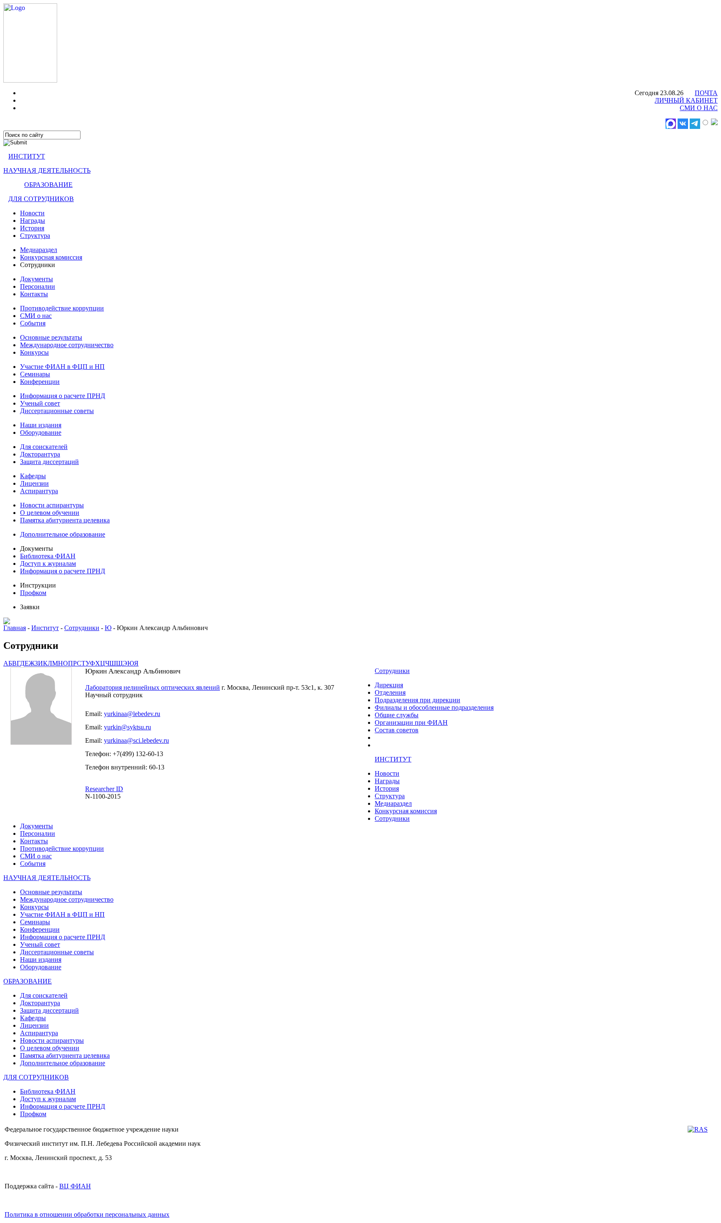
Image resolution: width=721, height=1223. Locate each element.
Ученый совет (40, 403)
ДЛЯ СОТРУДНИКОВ (41, 198)
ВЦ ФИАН (75, 1186)
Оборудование (40, 432)
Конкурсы (34, 352)
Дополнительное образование (62, 534)
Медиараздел (38, 249)
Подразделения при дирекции (417, 700)
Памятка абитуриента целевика (65, 520)
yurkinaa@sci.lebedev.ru (136, 740)
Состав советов (396, 730)
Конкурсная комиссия (51, 257)
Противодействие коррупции (62, 308)
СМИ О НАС (699, 107)
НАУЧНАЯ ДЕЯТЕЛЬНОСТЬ (47, 170)
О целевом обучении (49, 512)
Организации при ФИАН (411, 722)
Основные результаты (51, 337)
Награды (32, 220)
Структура (35, 235)
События (32, 323)
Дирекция (389, 684)
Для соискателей (44, 446)
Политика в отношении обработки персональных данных (87, 1214)
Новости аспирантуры (52, 505)
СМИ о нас (36, 315)
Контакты (34, 294)
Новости (32, 213)
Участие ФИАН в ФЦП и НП (62, 366)
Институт (45, 627)
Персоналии (37, 286)
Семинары (35, 374)
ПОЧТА (706, 92)
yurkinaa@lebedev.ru (132, 713)
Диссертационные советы (57, 410)
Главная (14, 627)
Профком (33, 592)
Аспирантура (39, 490)
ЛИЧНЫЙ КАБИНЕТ (686, 100)
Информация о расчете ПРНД (62, 395)
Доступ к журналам (48, 563)
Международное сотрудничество (66, 344)
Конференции (40, 381)
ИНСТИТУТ (26, 156)
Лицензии (34, 483)
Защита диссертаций (49, 461)
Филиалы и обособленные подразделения (434, 707)
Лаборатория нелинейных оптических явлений (152, 687)
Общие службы (396, 715)
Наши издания (40, 425)
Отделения (390, 692)
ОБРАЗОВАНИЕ (48, 184)
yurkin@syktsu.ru (127, 727)
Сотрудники (81, 627)
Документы (36, 278)
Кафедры (33, 475)
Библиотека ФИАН (48, 556)
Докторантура (40, 454)
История (32, 228)
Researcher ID (104, 788)
